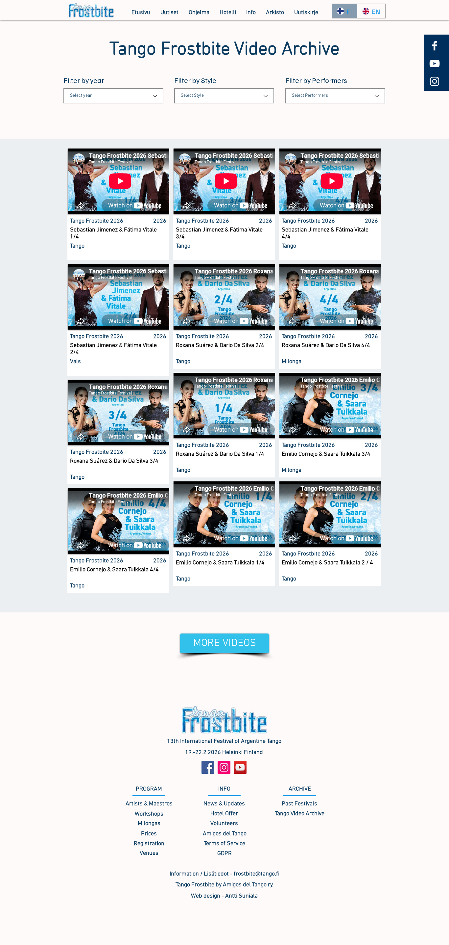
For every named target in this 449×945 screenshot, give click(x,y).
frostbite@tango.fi (256, 874)
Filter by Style (195, 80)
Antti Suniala (241, 896)
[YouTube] (240, 767)
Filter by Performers (316, 80)
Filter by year (83, 80)
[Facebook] (207, 767)
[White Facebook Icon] (434, 46)
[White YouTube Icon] (434, 63)
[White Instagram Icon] (434, 81)
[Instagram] (224, 767)
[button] (198, 12)
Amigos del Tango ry (247, 884)
